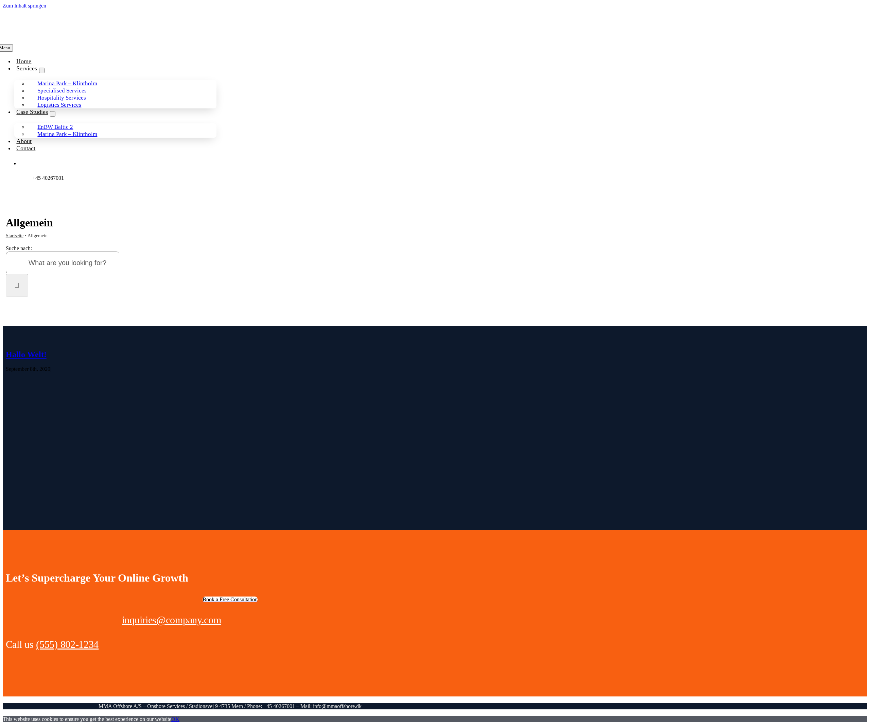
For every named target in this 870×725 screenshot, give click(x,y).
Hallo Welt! (26, 354)
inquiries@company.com (171, 619)
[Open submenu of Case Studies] (52, 114)
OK (175, 719)
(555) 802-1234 (67, 644)
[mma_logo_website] (35, 34)
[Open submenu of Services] (42, 70)
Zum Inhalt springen (24, 5)
